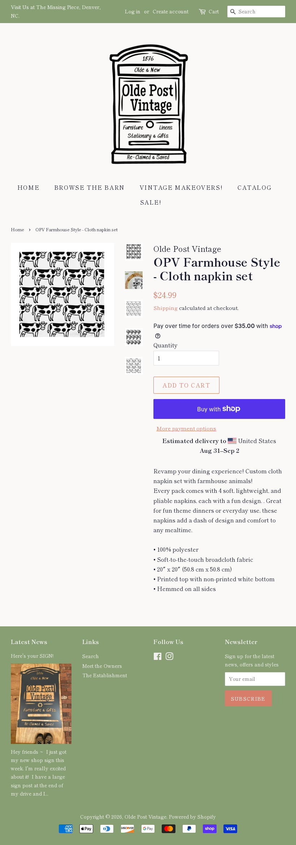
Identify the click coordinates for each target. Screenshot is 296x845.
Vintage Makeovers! (181, 187)
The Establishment (104, 675)
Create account (170, 11)
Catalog (254, 187)
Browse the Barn (89, 187)
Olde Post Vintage (145, 816)
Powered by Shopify (192, 816)
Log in (132, 11)
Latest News (29, 641)
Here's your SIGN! (32, 655)
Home (28, 187)
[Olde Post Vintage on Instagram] (169, 657)
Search (90, 656)
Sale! (151, 202)
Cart (214, 11)
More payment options (186, 428)
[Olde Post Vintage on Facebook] (157, 657)
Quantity (165, 345)
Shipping (165, 307)
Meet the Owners (102, 665)
